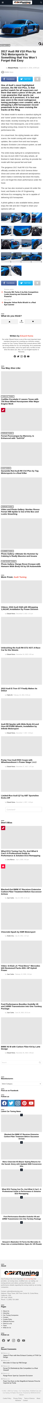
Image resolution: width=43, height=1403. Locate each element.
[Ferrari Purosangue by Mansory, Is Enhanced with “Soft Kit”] (21, 419)
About (38, 1398)
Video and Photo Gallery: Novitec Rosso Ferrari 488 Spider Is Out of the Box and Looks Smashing (20, 511)
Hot (3, 866)
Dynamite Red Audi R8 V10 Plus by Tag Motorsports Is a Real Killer (20, 472)
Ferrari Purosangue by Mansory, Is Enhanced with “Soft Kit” (17, 437)
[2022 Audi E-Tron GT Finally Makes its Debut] (21, 671)
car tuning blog (28, 1279)
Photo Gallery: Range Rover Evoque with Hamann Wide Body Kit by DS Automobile (21, 565)
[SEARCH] (41, 2)
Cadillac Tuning (7, 396)
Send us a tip (7, 1323)
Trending (3, 410)
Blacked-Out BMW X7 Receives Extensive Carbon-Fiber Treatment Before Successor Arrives (21, 891)
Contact (5, 1317)
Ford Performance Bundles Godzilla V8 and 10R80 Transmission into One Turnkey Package (21, 1006)
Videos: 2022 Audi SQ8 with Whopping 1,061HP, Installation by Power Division (19, 608)
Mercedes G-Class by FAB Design (15, 1363)
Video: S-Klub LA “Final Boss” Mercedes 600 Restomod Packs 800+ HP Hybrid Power (20, 968)
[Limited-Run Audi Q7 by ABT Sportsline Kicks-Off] (21, 781)
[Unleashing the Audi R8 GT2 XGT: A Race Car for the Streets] (21, 630)
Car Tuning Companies (10, 1315)
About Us (6, 1311)
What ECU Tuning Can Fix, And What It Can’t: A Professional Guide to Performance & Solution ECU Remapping (20, 853)
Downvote (33, 321)
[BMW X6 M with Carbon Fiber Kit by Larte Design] (21, 1030)
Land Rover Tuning (8, 561)
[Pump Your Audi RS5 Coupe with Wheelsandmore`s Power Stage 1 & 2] (21, 746)
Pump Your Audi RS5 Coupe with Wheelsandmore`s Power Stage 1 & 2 (18, 761)
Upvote (9, 321)
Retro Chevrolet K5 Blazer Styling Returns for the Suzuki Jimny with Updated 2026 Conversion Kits (21, 1164)
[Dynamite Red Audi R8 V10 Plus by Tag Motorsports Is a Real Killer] (21, 454)
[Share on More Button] (37, 79)
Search (40, 1063)
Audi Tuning (6, 468)
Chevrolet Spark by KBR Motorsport (18, 932)
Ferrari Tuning (7, 433)
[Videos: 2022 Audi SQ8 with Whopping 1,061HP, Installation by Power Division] (21, 591)
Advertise (6, 1313)
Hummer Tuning (7, 551)
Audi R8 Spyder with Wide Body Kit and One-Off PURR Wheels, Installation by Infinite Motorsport (20, 726)
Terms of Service (29, 1398)
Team (5, 1325)
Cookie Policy (7, 1319)
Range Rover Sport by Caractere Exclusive (18, 1375)
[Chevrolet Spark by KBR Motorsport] (21, 916)
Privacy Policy (17, 1398)
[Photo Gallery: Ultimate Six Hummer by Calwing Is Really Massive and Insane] (21, 533)
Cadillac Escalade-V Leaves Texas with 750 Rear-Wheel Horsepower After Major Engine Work (20, 401)
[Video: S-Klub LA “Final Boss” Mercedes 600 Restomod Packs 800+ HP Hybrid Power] (21, 952)
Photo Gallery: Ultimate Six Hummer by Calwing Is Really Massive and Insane (19, 555)
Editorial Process (8, 1321)
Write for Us (7, 1327)
